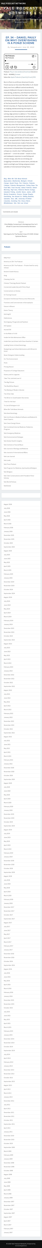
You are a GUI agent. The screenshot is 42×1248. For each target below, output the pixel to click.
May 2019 (7, 841)
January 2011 (8, 1132)
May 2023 (7, 655)
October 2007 (8, 1209)
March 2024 (7, 617)
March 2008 (7, 1194)
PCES (5, 363)
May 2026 (7, 516)
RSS (34, 77)
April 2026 (7, 520)
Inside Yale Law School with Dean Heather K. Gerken (21, 341)
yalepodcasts (15, 47)
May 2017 (7, 934)
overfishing (7, 196)
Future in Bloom (9, 306)
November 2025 (9, 539)
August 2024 (8, 597)
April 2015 (7, 1023)
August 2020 (8, 783)
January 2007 (8, 1232)
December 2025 (9, 535)
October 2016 (8, 961)
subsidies (7, 199)
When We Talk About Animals (17, 179)
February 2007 (8, 1229)
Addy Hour (7, 258)
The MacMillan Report (11, 386)
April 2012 (7, 1108)
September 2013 (9, 1081)
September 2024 (9, 593)
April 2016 (7, 985)
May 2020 (7, 795)
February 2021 (8, 760)
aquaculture (8, 181)
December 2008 (9, 1163)
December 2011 (9, 1112)
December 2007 (9, 1202)
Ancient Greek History (11, 272)
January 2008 (8, 1198)
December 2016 (9, 954)
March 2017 (7, 942)
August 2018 (8, 876)
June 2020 (7, 791)
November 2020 (9, 772)
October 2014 (8, 1047)
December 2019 (9, 814)
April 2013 (7, 1089)
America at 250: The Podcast (13, 261)
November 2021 (9, 725)
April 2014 (7, 1058)
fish (20, 183)
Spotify (24, 77)
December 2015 (9, 1000)
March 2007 (7, 1225)
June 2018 (7, 884)
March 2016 (7, 988)
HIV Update (7, 326)
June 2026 (7, 512)
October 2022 (8, 682)
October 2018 (8, 868)
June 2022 (7, 698)
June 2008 (7, 1182)
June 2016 (7, 977)
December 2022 (9, 675)
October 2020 (8, 775)
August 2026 (8, 504)
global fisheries (26, 188)
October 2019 (8, 822)
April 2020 (7, 799)
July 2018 (7, 880)
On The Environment (11, 359)
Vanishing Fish (15, 201)
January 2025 (8, 578)
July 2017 (7, 926)
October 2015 (8, 1008)
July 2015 (7, 1012)
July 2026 (7, 508)
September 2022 (9, 686)
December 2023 (9, 628)
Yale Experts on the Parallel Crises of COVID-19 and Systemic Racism (21, 234)
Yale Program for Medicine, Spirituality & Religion (20, 468)
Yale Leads (7, 460)
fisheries (25, 183)
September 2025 (9, 547)
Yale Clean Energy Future (12, 423)
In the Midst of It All (10, 333)
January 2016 (8, 996)
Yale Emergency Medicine (12, 433)
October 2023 (8, 636)
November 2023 (9, 632)
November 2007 (9, 1205)
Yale (15, 203)
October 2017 (8, 915)
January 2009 (8, 1159)
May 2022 (7, 702)
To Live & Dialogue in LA (12, 405)
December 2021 (9, 721)
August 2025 (8, 551)
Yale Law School (22, 203)
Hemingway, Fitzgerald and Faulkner (16, 322)
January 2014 (8, 1066)
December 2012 (9, 1101)
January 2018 (8, 903)
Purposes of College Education (14, 371)
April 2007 (7, 1221)
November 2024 (9, 586)
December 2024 (9, 582)
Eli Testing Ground (10, 295)
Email (30, 77)
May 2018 (7, 888)
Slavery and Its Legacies (12, 374)
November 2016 (9, 957)
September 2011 (9, 1124)
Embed (17, 74)
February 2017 (8, 946)
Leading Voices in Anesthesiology (15, 345)
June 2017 (7, 930)
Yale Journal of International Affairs (16, 452)
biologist (23, 181)
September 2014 (9, 1050)
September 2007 (9, 1213)
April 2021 (7, 752)
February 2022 (8, 713)
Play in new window (16, 72)
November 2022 (9, 679)
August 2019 (8, 830)
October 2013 (8, 1078)
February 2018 (8, 899)
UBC (16, 199)
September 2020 (9, 779)
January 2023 (8, 671)
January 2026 (8, 531)
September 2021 (9, 733)
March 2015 (7, 1027)
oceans (19, 194)
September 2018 (9, 872)
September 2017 (9, 919)
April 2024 (7, 613)
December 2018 (9, 861)
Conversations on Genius (12, 291)
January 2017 (8, 950)
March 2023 (7, 663)
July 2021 (7, 740)
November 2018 (9, 864)
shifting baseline (28, 196)
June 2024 (7, 605)
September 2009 (9, 1147)
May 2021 (7, 748)
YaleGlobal (7, 486)
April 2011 (7, 1128)
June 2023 (7, 651)
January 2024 (8, 624)
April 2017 (7, 938)
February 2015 (8, 1031)
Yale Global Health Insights (13, 441)
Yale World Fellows (10, 482)
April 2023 (7, 659)
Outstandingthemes (21, 1246)
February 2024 (8, 620)
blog (5, 179)
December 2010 (9, 1136)
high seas (14, 190)
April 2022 (7, 706)
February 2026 (8, 527)
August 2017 (8, 923)
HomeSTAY (7, 330)
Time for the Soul (10, 401)
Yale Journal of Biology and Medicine (16, 449)
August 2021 (8, 737)
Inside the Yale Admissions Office (14, 337)
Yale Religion (8, 472)
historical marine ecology (26, 190)
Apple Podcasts (16, 77)
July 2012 (7, 1105)
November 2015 (9, 1004)
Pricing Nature (9, 367)
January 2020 (8, 810)
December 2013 (9, 1070)
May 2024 (7, 609)
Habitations (8, 318)
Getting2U (7, 314)
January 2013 (8, 1097)
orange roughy (28, 194)
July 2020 (7, 787)
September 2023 (9, 640)
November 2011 (9, 1116)
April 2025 (7, 566)
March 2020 (7, 803)
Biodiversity (16, 181)
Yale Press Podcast (10, 464)
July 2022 (7, 694)
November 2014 (9, 1043)
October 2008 (8, 1170)
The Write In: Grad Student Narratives (16, 398)
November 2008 (9, 1167)
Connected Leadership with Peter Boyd (17, 287)
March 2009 (7, 1151)
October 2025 (8, 543)
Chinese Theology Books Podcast (15, 283)
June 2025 (7, 558)
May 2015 (7, 1019)
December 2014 (9, 1039)
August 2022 (8, 690)
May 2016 (7, 981)
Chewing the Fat (9, 279)
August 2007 (8, 1217)
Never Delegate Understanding (14, 355)
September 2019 (9, 826)
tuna (12, 199)
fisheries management (17, 185)
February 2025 (8, 574)
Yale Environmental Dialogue (13, 437)
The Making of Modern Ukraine (14, 390)
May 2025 (7, 562)
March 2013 (7, 1093)
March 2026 (7, 524)
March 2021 (7, 756)
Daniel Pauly (14, 183)
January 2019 (8, 857)
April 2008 (7, 1190)
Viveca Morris (25, 201)
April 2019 (7, 845)
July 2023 (7, 648)
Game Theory (8, 310)
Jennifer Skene (21, 192)
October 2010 (8, 1143)
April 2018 (7, 892)
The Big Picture (9, 382)
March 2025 (7, 570)
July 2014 (7, 1054)
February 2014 (8, 1062)
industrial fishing (9, 192)
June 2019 (7, 837)
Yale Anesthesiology (10, 413)
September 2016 (9, 965)
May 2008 (7, 1186)
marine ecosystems (10, 194)
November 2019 (9, 818)
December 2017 (9, 907)
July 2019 (7, 833)
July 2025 (7, 555)
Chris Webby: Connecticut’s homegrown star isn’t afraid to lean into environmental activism (21, 224)
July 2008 (7, 1178)
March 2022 (7, 709)
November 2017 (9, 911)
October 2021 (8, 729)
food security (15, 188)
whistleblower (8, 203)
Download (27, 72)
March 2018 (7, 895)
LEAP (33, 192)
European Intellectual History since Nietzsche (19, 299)
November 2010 (9, 1139)
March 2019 (7, 849)
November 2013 (9, 1074)
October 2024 (8, 589)
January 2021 (8, 764)
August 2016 (8, 969)
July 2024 (7, 601)
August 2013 (8, 1085)
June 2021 (7, 744)
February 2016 (8, 992)
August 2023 (8, 644)
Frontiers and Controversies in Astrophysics (18, 303)
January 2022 (8, 717)
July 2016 (7, 973)
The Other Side (9, 394)
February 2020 (8, 806)
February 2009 (8, 1155)
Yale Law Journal (9, 456)
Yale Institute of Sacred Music (13, 445)
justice (29, 192)
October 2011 (8, 1120)
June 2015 (7, 1016)
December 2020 (9, 768)
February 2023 (8, 667)
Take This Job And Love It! (12, 378)
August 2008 (8, 1174)
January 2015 (8, 1035)
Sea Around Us (17, 196)
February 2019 (8, 853)
